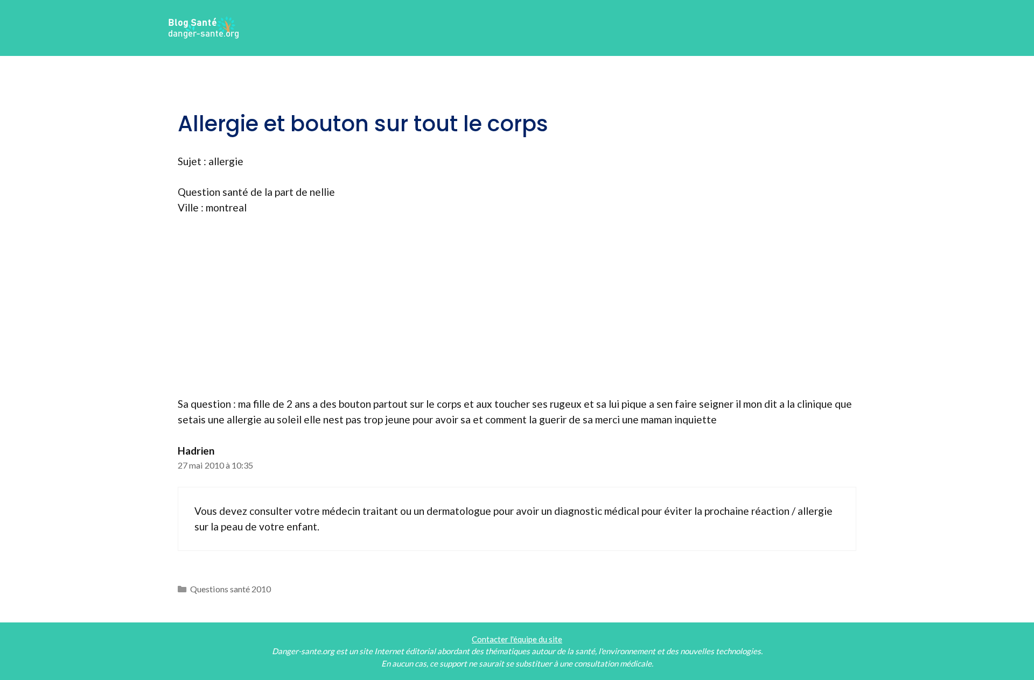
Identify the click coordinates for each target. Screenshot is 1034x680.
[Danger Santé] (204, 26)
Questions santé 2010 (230, 589)
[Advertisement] (517, 306)
